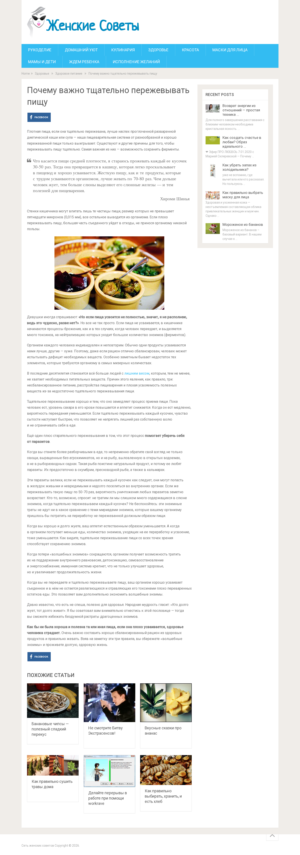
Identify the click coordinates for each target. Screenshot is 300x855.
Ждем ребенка (84, 61)
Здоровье (158, 50)
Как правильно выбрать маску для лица (242, 194)
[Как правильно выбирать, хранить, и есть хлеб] (166, 770)
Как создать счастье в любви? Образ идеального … (241, 142)
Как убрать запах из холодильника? (239, 167)
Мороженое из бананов (242, 224)
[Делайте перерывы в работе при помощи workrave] (109, 771)
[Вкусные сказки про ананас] (166, 702)
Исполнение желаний (136, 61)
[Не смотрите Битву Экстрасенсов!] (109, 702)
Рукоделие (39, 50)
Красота (190, 50)
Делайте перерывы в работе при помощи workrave (107, 798)
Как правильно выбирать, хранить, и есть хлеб (163, 796)
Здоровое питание (68, 73)
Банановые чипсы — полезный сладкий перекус (50, 729)
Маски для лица (230, 50)
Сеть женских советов (38, 845)
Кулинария (123, 50)
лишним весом (136, 373)
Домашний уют (81, 50)
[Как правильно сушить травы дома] (53, 765)
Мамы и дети (42, 61)
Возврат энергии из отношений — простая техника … (241, 110)
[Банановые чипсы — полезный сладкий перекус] (53, 700)
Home (26, 73)
